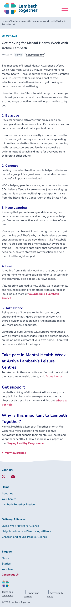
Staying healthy (35, 54)
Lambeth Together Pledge (18, 504)
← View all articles (14, 453)
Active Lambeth (55, 376)
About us (7, 493)
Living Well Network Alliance (20, 526)
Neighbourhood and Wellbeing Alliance (27, 531)
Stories (6, 564)
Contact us (8, 574)
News (18, 54)
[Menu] (65, 9)
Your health (9, 499)
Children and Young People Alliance (24, 537)
